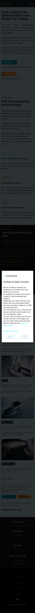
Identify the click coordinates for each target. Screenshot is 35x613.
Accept (25, 337)
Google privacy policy (11, 331)
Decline (10, 337)
